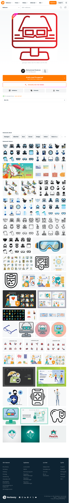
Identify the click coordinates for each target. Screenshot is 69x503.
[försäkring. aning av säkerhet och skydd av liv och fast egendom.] (9, 359)
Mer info (6, 100)
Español (61, 469)
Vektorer (8, 3)
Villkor (53, 497)
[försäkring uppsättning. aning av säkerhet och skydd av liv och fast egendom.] (43, 280)
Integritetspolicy (61, 497)
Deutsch (61, 474)
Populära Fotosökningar (27, 478)
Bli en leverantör (45, 474)
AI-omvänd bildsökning (6, 482)
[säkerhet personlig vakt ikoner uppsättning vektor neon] (14, 315)
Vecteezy (5, 469)
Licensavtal (26, 467)
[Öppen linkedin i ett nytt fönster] (25, 497)
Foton (16, 3)
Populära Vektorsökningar (27, 474)
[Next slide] (62, 137)
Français (61, 476)
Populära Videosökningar (27, 482)
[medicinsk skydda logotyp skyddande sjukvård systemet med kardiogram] (11, 280)
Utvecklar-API (6, 479)
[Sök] (61, 7)
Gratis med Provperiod (34, 78)
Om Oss (44, 471)
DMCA (24, 469)
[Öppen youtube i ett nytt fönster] (36, 497)
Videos (24, 3)
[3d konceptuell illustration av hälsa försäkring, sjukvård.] (18, 170)
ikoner (30, 136)
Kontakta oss (45, 469)
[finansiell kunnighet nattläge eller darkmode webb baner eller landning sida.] (19, 377)
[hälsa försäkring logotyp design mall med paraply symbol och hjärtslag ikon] (21, 434)
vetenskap (54, 136)
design (38, 136)
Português (62, 471)
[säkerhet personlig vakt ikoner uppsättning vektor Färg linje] (18, 263)
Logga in (60, 2)
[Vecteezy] (2, 2)
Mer (40, 3)
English (61, 467)
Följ (45, 72)
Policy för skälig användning (57, 498)
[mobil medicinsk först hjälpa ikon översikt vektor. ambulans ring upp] (37, 397)
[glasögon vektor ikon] (26, 329)
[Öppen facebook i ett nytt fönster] (19, 497)
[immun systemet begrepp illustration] (51, 377)
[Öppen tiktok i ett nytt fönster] (30, 497)
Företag (5, 474)
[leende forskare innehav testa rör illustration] (57, 397)
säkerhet (15, 136)
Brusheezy (6, 467)
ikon (23, 136)
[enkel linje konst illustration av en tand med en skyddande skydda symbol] (58, 416)
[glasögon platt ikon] (11, 416)
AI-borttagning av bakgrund (8, 486)
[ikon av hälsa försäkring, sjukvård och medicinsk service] (58, 263)
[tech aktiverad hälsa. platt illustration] (34, 416)
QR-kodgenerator (7, 489)
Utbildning (6, 476)
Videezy (5, 471)
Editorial (32, 3)
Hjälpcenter (45, 467)
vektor (46, 136)
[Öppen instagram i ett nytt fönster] (22, 497)
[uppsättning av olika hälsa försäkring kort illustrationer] (42, 170)
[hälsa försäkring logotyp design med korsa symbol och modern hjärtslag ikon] (53, 434)
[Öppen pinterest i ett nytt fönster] (27, 497)
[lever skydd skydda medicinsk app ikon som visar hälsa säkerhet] (42, 263)
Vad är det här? (18, 96)
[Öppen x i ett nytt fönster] (33, 497)
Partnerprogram (27, 471)
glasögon (7, 136)
